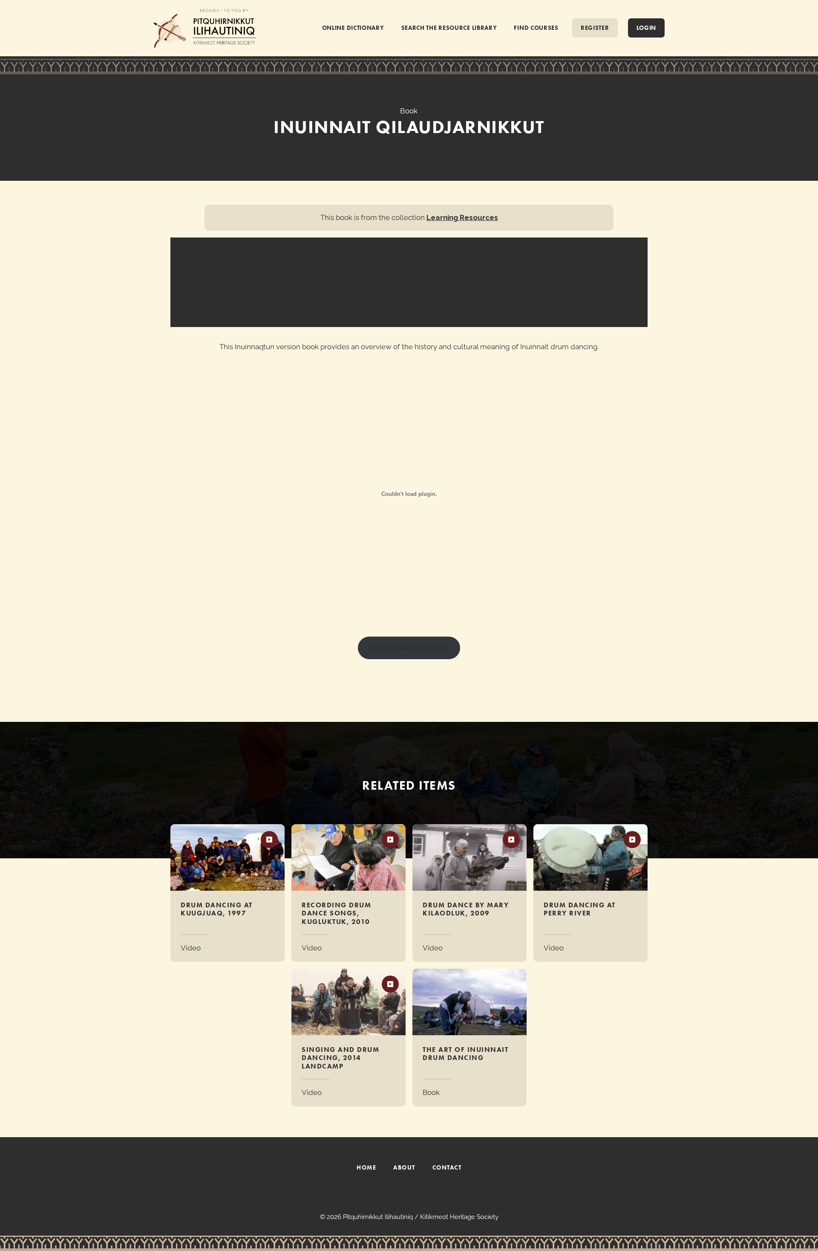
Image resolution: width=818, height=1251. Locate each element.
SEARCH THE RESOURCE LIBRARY (449, 28)
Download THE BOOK (409, 648)
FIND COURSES (536, 28)
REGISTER (595, 28)
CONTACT (447, 1167)
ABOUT (404, 1167)
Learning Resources (462, 217)
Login (647, 28)
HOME (366, 1167)
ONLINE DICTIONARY (353, 28)
